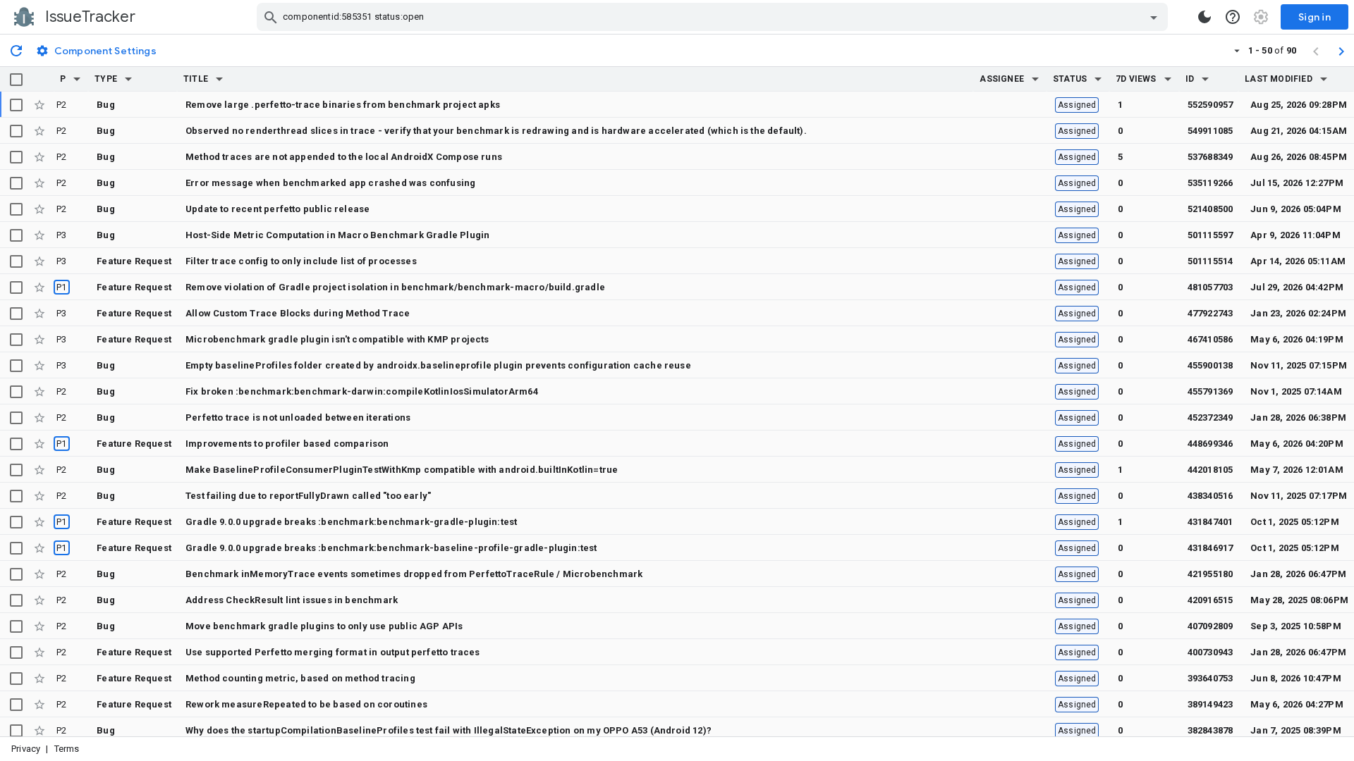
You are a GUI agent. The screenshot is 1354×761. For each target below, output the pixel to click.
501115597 (1210, 235)
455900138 (1210, 365)
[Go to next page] (1341, 50)
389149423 (1210, 704)
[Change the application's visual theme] (1204, 17)
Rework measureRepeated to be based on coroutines (306, 704)
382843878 (1210, 730)
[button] (77, 79)
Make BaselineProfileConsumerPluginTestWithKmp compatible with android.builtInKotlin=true (401, 469)
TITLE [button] (195, 79)
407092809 (1210, 626)
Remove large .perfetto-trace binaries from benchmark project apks (342, 104)
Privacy (25, 748)
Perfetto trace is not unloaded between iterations (297, 417)
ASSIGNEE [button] (1002, 79)
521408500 (1210, 209)
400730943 (1210, 652)
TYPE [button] (105, 79)
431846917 (1210, 548)
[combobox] (714, 16)
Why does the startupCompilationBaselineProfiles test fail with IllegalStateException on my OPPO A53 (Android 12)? (448, 730)
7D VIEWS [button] (1136, 79)
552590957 (1210, 104)
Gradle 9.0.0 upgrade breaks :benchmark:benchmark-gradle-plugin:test (351, 521)
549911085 (1210, 130)
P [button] (63, 79)
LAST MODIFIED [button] (1278, 79)
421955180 (1210, 574)
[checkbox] (16, 79)
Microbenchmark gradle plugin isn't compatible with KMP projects (337, 339)
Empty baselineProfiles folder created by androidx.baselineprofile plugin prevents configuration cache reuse (438, 365)
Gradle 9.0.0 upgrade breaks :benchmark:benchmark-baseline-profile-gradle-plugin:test (391, 548)
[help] (1233, 17)
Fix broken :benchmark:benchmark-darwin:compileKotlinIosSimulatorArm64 (361, 391)
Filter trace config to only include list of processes (301, 261)
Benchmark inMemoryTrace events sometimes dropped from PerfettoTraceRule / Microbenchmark (413, 574)
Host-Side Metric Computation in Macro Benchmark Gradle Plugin (337, 235)
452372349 (1210, 417)
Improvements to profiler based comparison (287, 443)
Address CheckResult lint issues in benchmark (291, 600)
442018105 (1210, 469)
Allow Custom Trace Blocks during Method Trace (297, 313)
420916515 (1210, 600)
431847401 (1210, 521)
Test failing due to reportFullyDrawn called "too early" (308, 495)
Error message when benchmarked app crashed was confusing (330, 183)
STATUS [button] (1070, 79)
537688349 (1210, 156)
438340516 (1210, 495)
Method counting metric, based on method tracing (300, 678)
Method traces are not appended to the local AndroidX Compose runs (343, 156)
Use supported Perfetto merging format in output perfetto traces (332, 652)
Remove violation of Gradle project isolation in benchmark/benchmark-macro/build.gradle (395, 287)
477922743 (1210, 313)
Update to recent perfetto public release (277, 209)
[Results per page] (1237, 50)
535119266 (1210, 183)
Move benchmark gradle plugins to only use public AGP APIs (324, 626)
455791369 (1210, 391)
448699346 (1210, 443)
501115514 (1210, 261)
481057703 (1210, 287)
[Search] (270, 16)
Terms (67, 748)
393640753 (1210, 678)
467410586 (1210, 339)
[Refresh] (16, 50)
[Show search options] (1153, 16)
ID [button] (1189, 79)
